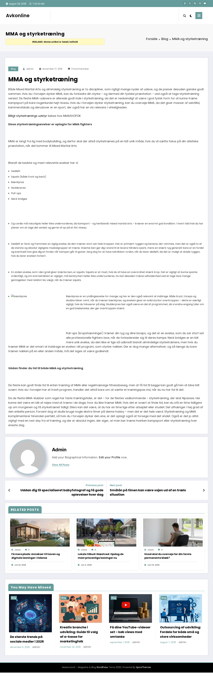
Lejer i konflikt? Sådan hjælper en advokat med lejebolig (179, 627)
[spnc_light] (191, 15)
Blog (13, 68)
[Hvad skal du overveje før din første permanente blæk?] (173, 532)
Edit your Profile (109, 457)
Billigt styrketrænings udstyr (27, 116)
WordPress (102, 667)
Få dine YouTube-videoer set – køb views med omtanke (79, 632)
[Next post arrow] (204, 490)
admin (30, 68)
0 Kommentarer (80, 68)
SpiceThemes (143, 667)
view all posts (60, 464)
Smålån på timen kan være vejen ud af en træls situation (148, 492)
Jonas (18, 549)
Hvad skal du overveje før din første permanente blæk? (167, 556)
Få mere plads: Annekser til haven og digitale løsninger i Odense (35, 556)
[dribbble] (195, 3)
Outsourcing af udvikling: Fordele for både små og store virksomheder (129, 632)
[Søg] (184, 15)
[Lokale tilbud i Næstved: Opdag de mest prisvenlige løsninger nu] (106, 532)
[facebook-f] (185, 3)
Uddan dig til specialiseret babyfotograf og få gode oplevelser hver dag (61, 492)
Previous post (94, 485)
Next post (116, 485)
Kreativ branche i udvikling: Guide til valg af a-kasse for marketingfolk (28, 634)
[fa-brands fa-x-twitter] (190, 3)
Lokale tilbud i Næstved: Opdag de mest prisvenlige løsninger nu (100, 556)
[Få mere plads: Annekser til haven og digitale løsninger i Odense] (40, 532)
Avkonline (17, 15)
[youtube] (205, 3)
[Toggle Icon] (198, 15)
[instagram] (200, 3)
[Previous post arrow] (9, 490)
